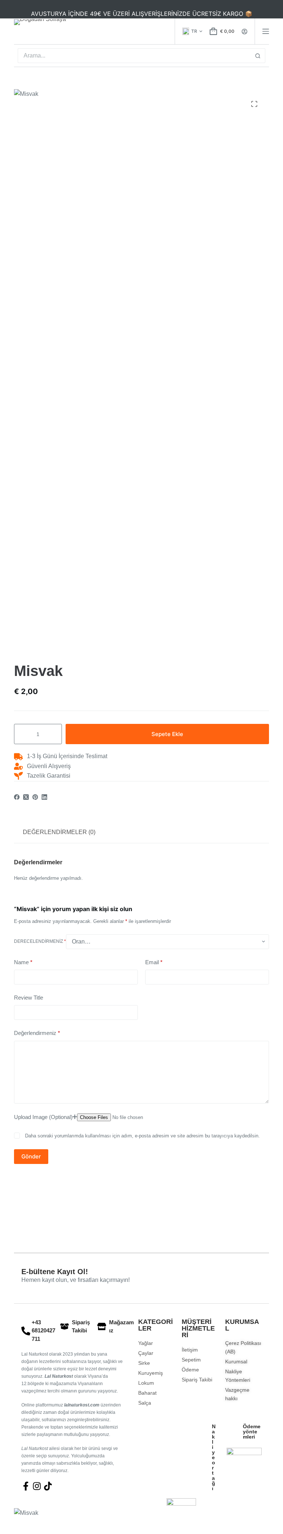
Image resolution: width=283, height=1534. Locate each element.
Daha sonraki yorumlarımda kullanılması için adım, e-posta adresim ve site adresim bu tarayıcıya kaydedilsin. (142, 1136)
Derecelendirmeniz (40, 941)
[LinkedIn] (44, 797)
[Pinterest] (35, 797)
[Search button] (258, 55)
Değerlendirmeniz (37, 1033)
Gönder (31, 1156)
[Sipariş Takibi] (64, 1326)
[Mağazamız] (101, 1326)
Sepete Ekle (167, 734)
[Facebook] (17, 797)
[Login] (244, 31)
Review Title (28, 997)
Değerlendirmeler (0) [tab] (59, 832)
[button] (192, 31)
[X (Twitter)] (26, 797)
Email (154, 962)
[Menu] (265, 31)
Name (23, 962)
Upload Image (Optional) (43, 1117)
